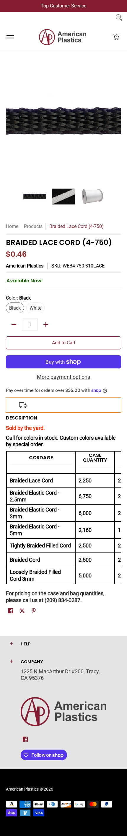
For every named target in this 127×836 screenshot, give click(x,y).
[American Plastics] (62, 37)
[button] (116, 37)
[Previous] (10, 121)
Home (12, 226)
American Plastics (24, 266)
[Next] (116, 121)
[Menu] (10, 37)
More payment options (63, 377)
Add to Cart (63, 343)
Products (33, 226)
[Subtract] (14, 324)
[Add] (46, 324)
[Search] (119, 17)
